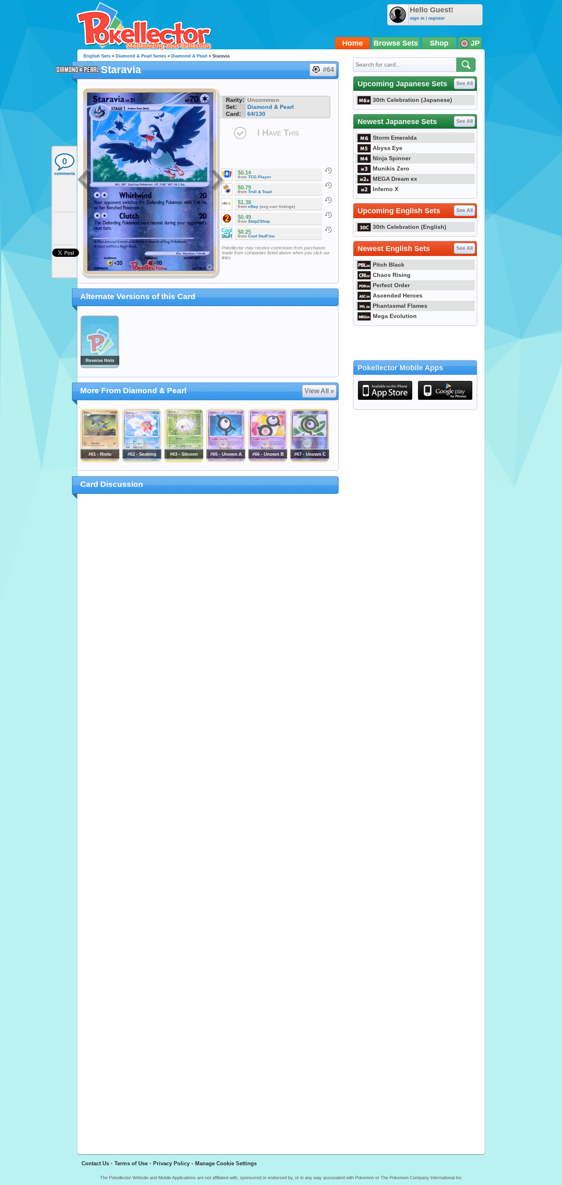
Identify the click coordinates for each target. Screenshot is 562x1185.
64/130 (256, 114)
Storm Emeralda (395, 137)
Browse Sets (396, 43)
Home (352, 43)
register (436, 18)
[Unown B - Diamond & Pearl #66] (267, 460)
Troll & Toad (260, 191)
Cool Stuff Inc (261, 236)
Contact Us (95, 1163)
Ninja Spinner (392, 158)
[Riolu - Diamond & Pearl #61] (99, 460)
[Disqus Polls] (207, 607)
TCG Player (259, 177)
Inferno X (385, 189)
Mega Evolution (395, 316)
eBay (253, 206)
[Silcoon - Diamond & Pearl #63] (183, 460)
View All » (319, 390)
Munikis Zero (391, 168)
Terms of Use (131, 1163)
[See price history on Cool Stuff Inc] (328, 229)
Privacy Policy (171, 1163)
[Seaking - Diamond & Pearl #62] (141, 460)
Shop (439, 43)
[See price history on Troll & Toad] (328, 185)
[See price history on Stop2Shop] (328, 215)
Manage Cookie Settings (226, 1163)
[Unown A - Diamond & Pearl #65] (225, 460)
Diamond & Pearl (189, 55)
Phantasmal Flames (400, 305)
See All (464, 83)
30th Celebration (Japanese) (412, 100)
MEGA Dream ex (395, 178)
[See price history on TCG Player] (328, 170)
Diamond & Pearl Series (141, 55)
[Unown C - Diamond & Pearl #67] (309, 460)
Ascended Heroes (398, 295)
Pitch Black (388, 264)
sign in (417, 18)
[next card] (218, 181)
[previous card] (84, 181)
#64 (328, 69)
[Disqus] (207, 819)
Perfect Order (391, 285)
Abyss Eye (387, 148)
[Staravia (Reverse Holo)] (99, 366)
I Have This (278, 132)
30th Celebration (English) (409, 227)
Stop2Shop (259, 221)
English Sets (97, 55)
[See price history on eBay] (328, 200)
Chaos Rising (392, 275)
